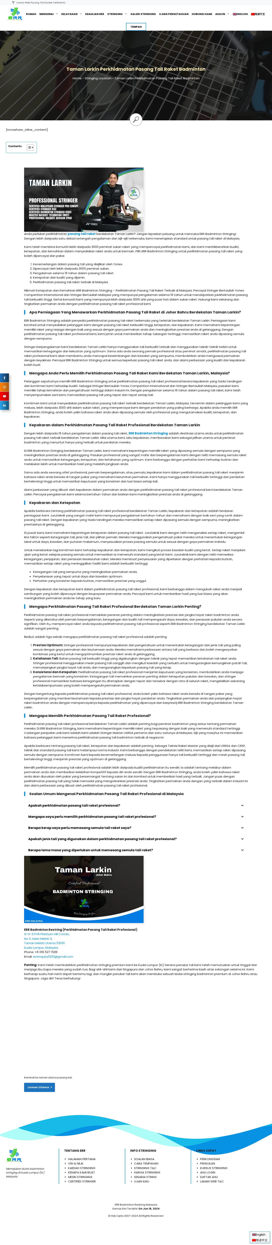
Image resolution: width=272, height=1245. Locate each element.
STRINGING (115, 14)
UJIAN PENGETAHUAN (174, 14)
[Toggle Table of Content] (28, 147)
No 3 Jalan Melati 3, (38, 939)
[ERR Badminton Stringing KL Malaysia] (14, 14)
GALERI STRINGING (143, 14)
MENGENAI (46, 14)
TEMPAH (136, 27)
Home (77, 78)
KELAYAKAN (69, 14)
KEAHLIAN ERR (94, 14)
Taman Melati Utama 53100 (44, 943)
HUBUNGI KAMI (202, 14)
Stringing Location (98, 78)
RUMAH (31, 14)
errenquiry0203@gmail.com (53, 956)
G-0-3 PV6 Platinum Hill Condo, (46, 934)
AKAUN (220, 14)
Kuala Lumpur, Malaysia (41, 948)
